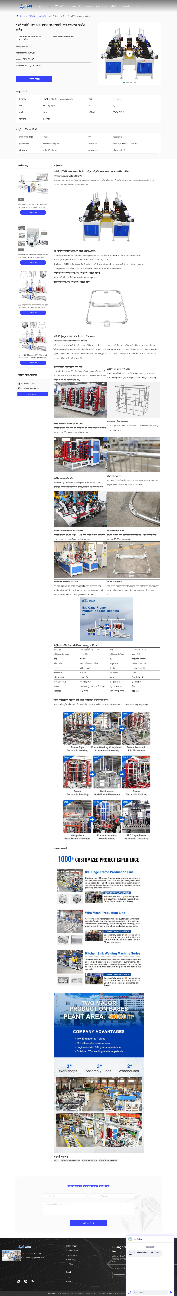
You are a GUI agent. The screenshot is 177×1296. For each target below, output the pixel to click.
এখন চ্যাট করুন (33, 79)
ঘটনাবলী (113, 6)
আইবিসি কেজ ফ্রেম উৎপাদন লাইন (70, 1160)
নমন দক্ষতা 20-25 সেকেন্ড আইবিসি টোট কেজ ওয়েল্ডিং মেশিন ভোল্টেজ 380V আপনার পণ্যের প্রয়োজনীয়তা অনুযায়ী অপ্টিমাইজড (33, 357)
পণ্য (48, 6)
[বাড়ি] (26, 6)
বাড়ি (40, 6)
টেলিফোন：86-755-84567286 (30, 1253)
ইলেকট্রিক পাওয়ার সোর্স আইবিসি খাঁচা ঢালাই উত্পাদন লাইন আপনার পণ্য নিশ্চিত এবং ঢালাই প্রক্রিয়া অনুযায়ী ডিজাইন (33, 207)
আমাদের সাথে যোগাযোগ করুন (95, 6)
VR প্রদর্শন (59, 6)
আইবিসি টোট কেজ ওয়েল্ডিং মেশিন (37, 16)
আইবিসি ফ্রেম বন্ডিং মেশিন (89, 1160)
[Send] (171, 1292)
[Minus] (171, 1239)
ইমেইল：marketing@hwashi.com (32, 1258)
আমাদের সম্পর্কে (74, 6)
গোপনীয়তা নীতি (50, 1293)
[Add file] (129, 1292)
